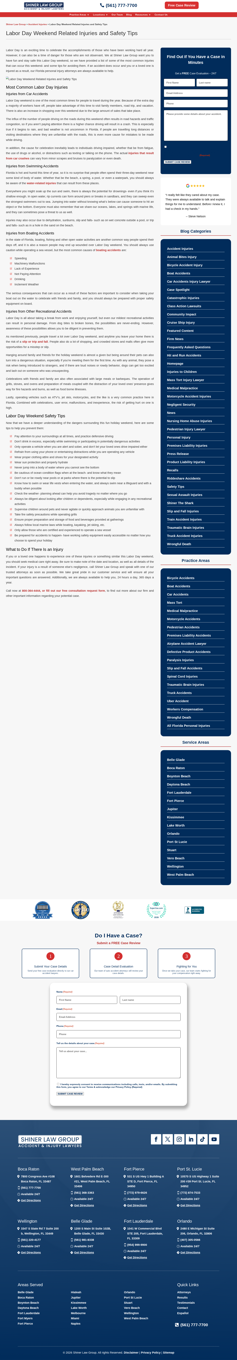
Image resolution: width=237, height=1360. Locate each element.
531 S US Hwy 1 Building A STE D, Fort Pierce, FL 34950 (145, 1181)
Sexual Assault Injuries (184, 495)
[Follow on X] (168, 1139)
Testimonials (186, 1302)
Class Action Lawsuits (184, 306)
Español (182, 1313)
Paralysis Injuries (180, 660)
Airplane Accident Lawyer (186, 643)
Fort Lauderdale (179, 792)
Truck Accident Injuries (184, 536)
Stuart (171, 850)
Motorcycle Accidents (183, 619)
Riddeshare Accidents (184, 478)
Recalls (172, 470)
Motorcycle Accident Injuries (189, 396)
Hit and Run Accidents (184, 355)
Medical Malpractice (182, 388)
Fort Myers (25, 1318)
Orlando (173, 833)
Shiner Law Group (16, 24)
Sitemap (168, 1352)
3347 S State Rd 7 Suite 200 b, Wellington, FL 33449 (40, 1231)
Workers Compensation (185, 709)
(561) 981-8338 (84, 1239)
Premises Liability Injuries (187, 445)
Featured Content (180, 331)
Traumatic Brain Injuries (185, 527)
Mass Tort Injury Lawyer (185, 380)
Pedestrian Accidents (183, 627)
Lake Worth (176, 825)
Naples (75, 1323)
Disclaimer (131, 1352)
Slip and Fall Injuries (183, 511)
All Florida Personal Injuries (188, 725)
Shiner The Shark (180, 503)
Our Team (117, 15)
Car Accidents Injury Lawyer (188, 281)
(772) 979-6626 (137, 1192)
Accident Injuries (37, 24)
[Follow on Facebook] (156, 1139)
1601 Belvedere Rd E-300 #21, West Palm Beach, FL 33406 (92, 1181)
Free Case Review (181, 5)
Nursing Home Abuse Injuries (189, 421)
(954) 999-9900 (137, 1244)
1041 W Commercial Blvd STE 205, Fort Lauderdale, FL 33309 (145, 1233)
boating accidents (108, 250)
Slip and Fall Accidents (184, 668)
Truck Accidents (179, 693)
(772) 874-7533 (190, 1192)
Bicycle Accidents (180, 578)
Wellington (175, 866)
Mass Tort (174, 602)
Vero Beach (175, 858)
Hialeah (76, 1292)
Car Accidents (177, 594)
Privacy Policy (191, 155)
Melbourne (78, 1313)
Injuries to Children (182, 372)
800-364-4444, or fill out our (42, 590)
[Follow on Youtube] (214, 1139)
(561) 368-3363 (84, 1192)
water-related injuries (41, 183)
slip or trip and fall (35, 341)
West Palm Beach (180, 874)
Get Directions (31, 1200)
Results (182, 1297)
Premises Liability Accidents (189, 635)
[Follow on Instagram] (179, 1139)
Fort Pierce (175, 801)
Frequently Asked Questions (189, 347)
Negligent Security (181, 404)
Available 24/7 (30, 1194)
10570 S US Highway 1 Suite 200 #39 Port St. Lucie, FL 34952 (199, 1181)
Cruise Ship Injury (181, 322)
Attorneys (184, 1292)
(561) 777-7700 (121, 5)
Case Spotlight (178, 289)
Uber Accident (178, 701)
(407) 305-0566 (190, 1239)
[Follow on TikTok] (202, 1139)
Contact (182, 1307)
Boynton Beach (178, 776)
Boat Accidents (178, 273)
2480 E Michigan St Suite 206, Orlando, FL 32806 (197, 1231)
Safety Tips (175, 486)
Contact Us (161, 15)
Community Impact (181, 314)
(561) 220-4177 (31, 1239)
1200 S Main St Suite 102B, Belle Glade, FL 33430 (92, 1231)
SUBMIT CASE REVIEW (177, 162)
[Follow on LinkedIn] (191, 1139)
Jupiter (172, 809)
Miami (75, 1318)
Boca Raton (176, 768)
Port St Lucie (177, 842)
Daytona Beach (178, 784)
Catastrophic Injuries (183, 298)
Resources (141, 15)
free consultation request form (83, 590)
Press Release (178, 454)
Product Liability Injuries (186, 462)
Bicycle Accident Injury (184, 265)
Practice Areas (77, 15)
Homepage (175, 363)
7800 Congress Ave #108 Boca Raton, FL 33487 (38, 1179)
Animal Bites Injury (182, 257)
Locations (99, 15)
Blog (129, 15)
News (171, 413)
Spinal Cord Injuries (182, 676)
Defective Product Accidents (189, 652)
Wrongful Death (179, 544)
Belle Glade (176, 760)
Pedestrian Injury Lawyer (186, 429)
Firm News (175, 339)
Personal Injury (178, 437)
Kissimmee (175, 817)
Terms (209, 152)
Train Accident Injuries (184, 519)
